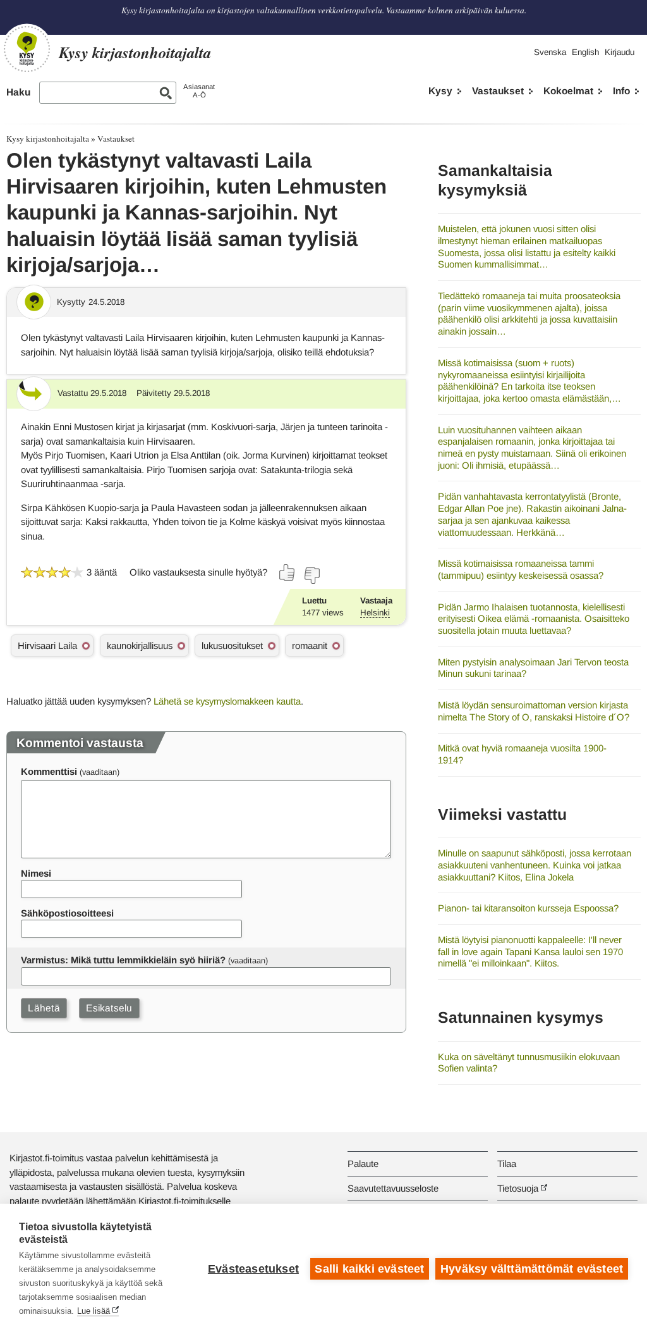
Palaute (363, 1163)
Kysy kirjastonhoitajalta (47, 138)
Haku (18, 92)
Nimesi (36, 873)
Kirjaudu (619, 52)
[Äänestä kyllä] (287, 572)
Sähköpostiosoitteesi (67, 913)
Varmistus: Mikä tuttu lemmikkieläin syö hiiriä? (123, 959)
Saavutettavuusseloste (393, 1188)
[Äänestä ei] (311, 575)
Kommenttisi (49, 771)
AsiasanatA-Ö (199, 91)
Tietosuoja (517, 1188)
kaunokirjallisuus (139, 645)
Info (621, 90)
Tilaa (506, 1163)
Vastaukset (498, 90)
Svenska (550, 52)
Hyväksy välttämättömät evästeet (531, 1269)
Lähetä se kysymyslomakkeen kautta (227, 701)
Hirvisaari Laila (47, 645)
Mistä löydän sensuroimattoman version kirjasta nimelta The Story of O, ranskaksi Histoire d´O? (533, 711)
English (585, 52)
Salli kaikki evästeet (369, 1269)
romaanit (309, 645)
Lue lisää (93, 1311)
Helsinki (375, 612)
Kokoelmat (568, 90)
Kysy (440, 90)
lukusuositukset (232, 645)
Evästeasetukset (253, 1269)
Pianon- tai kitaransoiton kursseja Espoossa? (528, 908)
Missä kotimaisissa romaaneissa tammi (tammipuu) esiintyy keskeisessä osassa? (520, 569)
